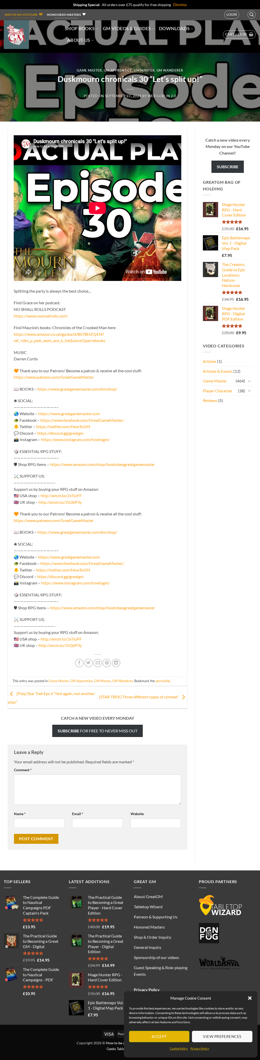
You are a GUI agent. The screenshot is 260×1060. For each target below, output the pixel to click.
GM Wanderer (170, 70)
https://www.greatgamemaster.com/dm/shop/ (77, 388)
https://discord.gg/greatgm (60, 433)
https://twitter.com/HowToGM (63, 426)
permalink (163, 681)
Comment (23, 770)
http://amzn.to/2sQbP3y (60, 502)
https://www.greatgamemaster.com (69, 413)
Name (20, 814)
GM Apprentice (118, 70)
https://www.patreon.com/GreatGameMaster (54, 377)
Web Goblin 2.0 (162, 96)
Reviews (210, 400)
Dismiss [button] (180, 4)
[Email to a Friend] (97, 663)
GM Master (144, 70)
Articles (209, 361)
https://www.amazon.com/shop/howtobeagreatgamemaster (102, 464)
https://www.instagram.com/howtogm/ (75, 439)
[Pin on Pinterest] (107, 663)
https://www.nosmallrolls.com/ (41, 315)
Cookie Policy (179, 1048)
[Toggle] (249, 381)
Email (77, 814)
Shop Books (80, 28)
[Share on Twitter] (88, 663)
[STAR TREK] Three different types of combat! (139, 696)
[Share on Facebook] (79, 663)
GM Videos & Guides (127, 28)
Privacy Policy (199, 1048)
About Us (78, 40)
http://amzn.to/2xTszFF (61, 495)
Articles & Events (218, 371)
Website (137, 814)
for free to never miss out (97, 730)
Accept (159, 1036)
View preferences (222, 1036)
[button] (249, 998)
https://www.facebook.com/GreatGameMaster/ (82, 420)
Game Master (89, 70)
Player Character (217, 390)
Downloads (174, 28)
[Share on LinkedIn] (116, 663)
